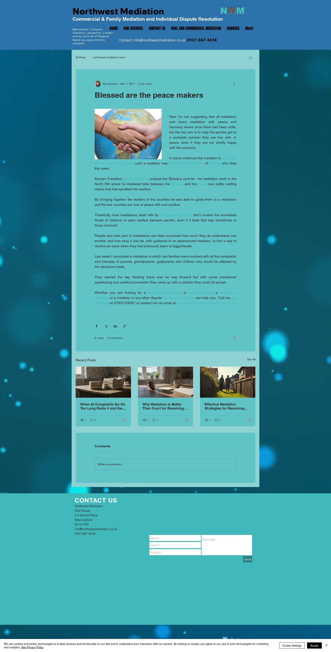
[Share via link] (124, 326)
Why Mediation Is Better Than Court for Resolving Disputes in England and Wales (163, 406)
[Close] (326, 645)
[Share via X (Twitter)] (106, 326)
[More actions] (234, 83)
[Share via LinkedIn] (115, 326)
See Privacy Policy (32, 647)
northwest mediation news (109, 57)
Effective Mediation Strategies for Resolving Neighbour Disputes (224, 406)
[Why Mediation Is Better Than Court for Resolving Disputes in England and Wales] (165, 382)
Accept (314, 645)
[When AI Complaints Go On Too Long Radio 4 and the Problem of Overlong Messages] (103, 382)
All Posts (80, 57)
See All (251, 359)
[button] (250, 57)
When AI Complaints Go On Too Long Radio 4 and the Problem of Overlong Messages (102, 406)
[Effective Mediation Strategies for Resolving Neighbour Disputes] (227, 382)
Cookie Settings (292, 645)
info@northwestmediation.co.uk (159, 40)
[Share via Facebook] (96, 326)
